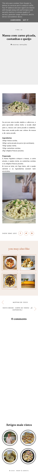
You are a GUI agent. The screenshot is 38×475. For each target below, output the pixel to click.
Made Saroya (22, 471)
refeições (23, 45)
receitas (15, 45)
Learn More (15, 20)
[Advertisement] (19, 62)
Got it (25, 20)
